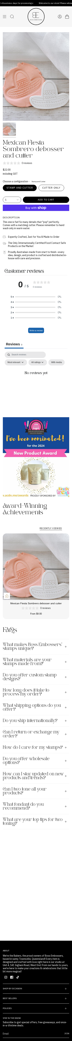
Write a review (36, 330)
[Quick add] (7, 596)
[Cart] (67, 16)
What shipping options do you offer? (32, 707)
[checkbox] (56, 362)
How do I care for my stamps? (33, 747)
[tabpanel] (36, 381)
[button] (36, 296)
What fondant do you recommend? (23, 806)
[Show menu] (4, 16)
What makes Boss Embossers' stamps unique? (32, 647)
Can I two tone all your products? (24, 791)
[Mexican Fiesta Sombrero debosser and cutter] (36, 566)
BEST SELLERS (10, 998)
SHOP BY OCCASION (12, 989)
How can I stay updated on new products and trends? (33, 776)
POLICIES (7, 1008)
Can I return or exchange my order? (31, 734)
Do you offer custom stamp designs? (30, 677)
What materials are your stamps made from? (27, 662)
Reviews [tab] (14, 344)
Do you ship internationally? (30, 721)
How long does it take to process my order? (26, 692)
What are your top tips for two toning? (33, 822)
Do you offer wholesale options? (26, 761)
